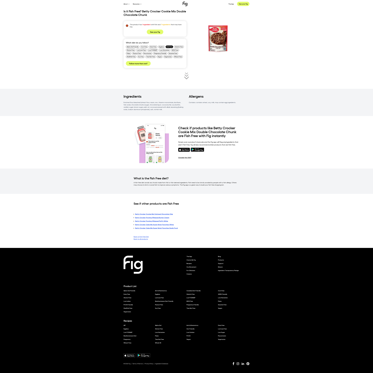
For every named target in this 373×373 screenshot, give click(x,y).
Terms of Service (137, 363)
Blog (219, 256)
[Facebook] (233, 363)
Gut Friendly (190, 328)
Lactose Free (141, 50)
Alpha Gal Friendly (132, 46)
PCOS (188, 335)
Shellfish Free (131, 56)
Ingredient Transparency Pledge (228, 270)
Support (220, 263)
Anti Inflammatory (161, 290)
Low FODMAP (152, 50)
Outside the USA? (184, 157)
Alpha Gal (158, 325)
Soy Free (141, 56)
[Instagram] (238, 363)
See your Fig (243, 4)
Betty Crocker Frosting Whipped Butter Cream (152, 217)
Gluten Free (131, 50)
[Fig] (185, 4)
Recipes (189, 263)
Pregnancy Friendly (160, 53)
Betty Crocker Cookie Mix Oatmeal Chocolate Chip (154, 214)
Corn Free (144, 46)
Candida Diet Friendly (193, 290)
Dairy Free (153, 46)
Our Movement (191, 267)
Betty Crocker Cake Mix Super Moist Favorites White (154, 224)
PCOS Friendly (128, 304)
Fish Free (169, 46)
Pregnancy (127, 339)
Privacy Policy (149, 363)
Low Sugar (221, 332)
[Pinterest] (247, 363)
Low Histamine (164, 50)
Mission (220, 267)
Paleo (128, 53)
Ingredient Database (161, 363)
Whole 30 (158, 342)
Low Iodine (127, 301)
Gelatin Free (179, 46)
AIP (125, 325)
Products (221, 260)
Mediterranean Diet (130, 335)
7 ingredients (165, 24)
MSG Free (175, 50)
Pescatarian (147, 53)
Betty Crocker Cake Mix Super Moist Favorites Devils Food (156, 228)
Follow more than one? (138, 63)
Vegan (160, 56)
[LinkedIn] (243, 363)
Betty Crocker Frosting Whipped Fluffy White (151, 221)
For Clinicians (190, 270)
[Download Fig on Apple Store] (129, 355)
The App (231, 4)
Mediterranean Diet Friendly (164, 301)
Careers (189, 274)
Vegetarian (168, 56)
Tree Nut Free (150, 56)
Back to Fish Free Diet (141, 237)
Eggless (161, 46)
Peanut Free (137, 53)
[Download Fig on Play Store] (143, 355)
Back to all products (141, 239)
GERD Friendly (222, 294)
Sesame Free (173, 53)
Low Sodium (190, 332)
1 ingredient (146, 24)
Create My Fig (191, 260)
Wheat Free (178, 56)
